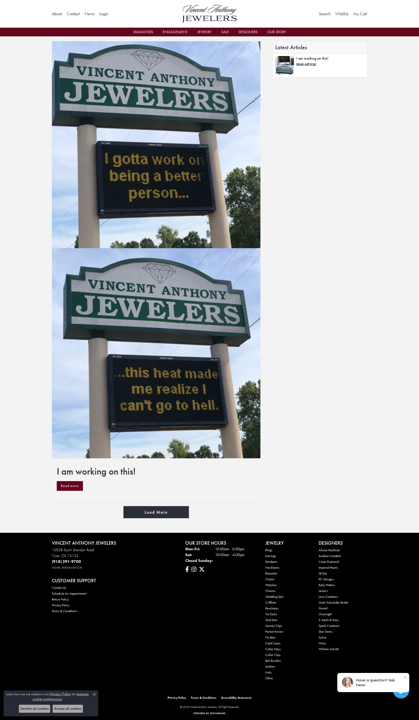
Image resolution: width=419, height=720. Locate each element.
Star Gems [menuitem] (325, 631)
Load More (156, 512)
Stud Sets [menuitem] (271, 620)
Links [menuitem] (268, 672)
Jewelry (204, 31)
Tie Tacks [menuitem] (271, 614)
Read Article (306, 64)
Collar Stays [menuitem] (273, 649)
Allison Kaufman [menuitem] (329, 550)
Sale (225, 31)
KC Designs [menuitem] (326, 579)
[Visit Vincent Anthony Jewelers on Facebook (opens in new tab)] (187, 569)
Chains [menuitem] (269, 579)
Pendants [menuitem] (271, 561)
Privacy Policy (60, 605)
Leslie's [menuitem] (323, 591)
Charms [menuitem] (270, 591)
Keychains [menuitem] (272, 608)
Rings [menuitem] (268, 550)
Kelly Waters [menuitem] (327, 585)
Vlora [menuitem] (322, 643)
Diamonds (143, 31)
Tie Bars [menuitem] (270, 637)
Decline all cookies (34, 709)
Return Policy (60, 599)
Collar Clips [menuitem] (273, 655)
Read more (70, 486)
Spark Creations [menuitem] (329, 625)
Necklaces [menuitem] (272, 567)
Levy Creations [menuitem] (328, 596)
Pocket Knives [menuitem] (274, 631)
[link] (57, 13)
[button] (103, 13)
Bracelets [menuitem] (271, 573)
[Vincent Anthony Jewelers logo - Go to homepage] (209, 14)
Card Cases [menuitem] (273, 643)
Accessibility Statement (236, 698)
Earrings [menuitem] (270, 556)
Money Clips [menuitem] (273, 625)
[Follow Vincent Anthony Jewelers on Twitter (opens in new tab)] (202, 569)
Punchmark (217, 713)
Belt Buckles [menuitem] (273, 660)
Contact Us (59, 587)
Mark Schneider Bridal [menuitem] (333, 602)
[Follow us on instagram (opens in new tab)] (193, 569)
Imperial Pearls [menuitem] (328, 567)
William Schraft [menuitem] (328, 649)
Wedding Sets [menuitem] (274, 596)
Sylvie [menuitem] (322, 637)
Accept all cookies (67, 709)
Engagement (175, 31)
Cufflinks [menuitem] (270, 602)
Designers (248, 31)
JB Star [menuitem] (323, 573)
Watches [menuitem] (271, 585)
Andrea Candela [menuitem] (330, 556)
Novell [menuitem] (323, 608)
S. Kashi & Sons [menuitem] (329, 620)
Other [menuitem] (269, 678)
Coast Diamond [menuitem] (329, 561)
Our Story (276, 31)
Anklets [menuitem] (270, 666)
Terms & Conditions (64, 611)
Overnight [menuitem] (325, 614)
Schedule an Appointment (69, 593)
